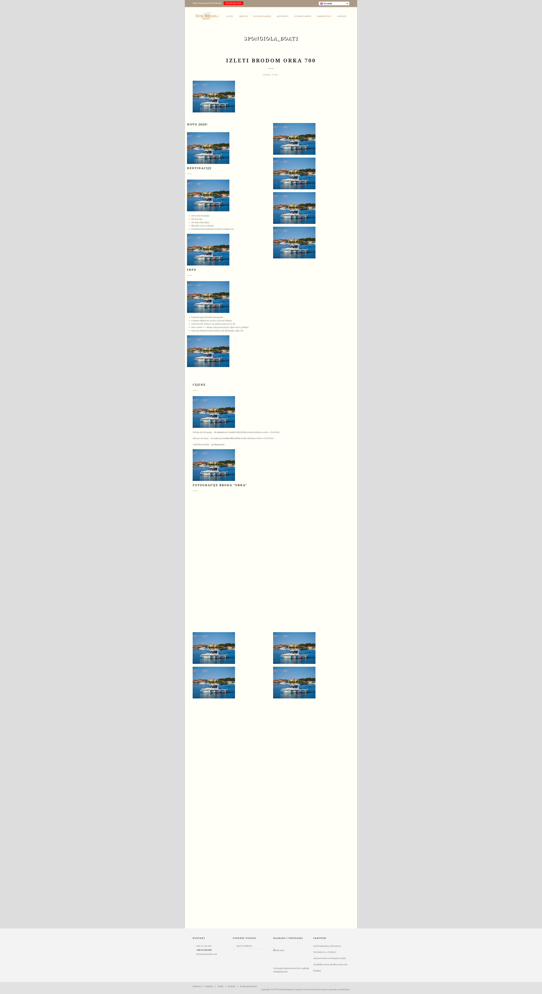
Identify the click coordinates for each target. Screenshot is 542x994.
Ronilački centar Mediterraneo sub (330, 964)
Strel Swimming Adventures (327, 946)
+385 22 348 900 (203, 946)
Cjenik (220, 986)
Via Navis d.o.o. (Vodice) (324, 952)
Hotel (230, 16)
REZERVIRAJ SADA (233, 3)
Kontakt (342, 16)
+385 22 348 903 (204, 950)
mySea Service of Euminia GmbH (329, 958)
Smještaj (243, 16)
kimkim (317, 970)
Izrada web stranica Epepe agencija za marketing (326, 989)
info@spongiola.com (206, 954)
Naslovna (197, 986)
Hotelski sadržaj (262, 16)
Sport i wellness (244, 946)
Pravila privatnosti (248, 986)
